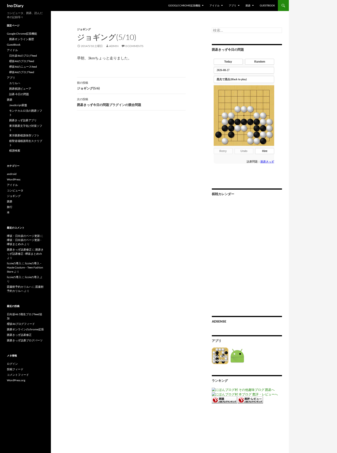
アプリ (232, 5)
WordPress (13, 179)
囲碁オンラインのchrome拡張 (25, 329)
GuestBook (267, 5)
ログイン (12, 363)
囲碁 (248, 5)
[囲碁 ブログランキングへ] (224, 399)
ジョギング (84, 29)
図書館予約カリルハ (19, 286)
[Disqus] (128, 185)
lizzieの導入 (14, 263)
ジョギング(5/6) (88, 85)
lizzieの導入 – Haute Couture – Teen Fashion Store (25, 267)
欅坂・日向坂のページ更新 (23, 236)
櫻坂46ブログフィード (21, 324)
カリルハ (14, 83)
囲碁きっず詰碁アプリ (23, 120)
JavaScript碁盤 (18, 105)
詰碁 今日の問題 (19, 94)
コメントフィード (18, 374)
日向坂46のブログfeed (23, 55)
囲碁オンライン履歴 (21, 39)
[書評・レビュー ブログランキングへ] (250, 399)
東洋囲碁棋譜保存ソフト (24, 135)
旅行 (9, 207)
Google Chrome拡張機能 (184, 5)
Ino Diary (15, 5)
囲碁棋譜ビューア (20, 88)
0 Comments (134, 46)
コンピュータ (15, 190)
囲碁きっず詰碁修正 (19, 249)
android (12, 174)
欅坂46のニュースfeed (23, 66)
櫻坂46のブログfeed (21, 61)
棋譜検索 (14, 150)
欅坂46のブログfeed (21, 72)
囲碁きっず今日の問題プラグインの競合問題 (109, 102)
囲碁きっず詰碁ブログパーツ (25, 340)
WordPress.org (16, 380)
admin (114, 46)
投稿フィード (15, 369)
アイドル (215, 5)
